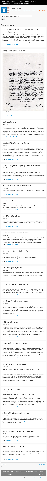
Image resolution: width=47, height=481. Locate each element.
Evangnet (17, 471)
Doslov (7, 136)
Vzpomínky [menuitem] (20, 1)
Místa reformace (22, 472)
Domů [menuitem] (3, 1)
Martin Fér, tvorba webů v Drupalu (39, 477)
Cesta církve (16, 8)
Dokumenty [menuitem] (27, 1)
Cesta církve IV (9, 44)
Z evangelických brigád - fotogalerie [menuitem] (21, 3)
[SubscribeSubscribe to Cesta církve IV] (1, 466)
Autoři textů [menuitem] (33, 1)
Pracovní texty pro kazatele (41, 473)
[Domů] (5, 8)
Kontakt (4, 471)
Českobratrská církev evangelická (10, 473)
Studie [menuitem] (8, 1)
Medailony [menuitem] (13, 1)
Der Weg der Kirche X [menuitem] (6, 3)
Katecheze (36, 471)
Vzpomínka (16, 44)
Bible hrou (26, 472)
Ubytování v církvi (30, 472)
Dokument (8, 115)
